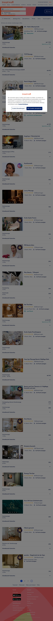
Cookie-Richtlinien (23, 104)
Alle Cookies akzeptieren (34, 108)
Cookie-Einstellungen (18, 108)
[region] (26, 101)
